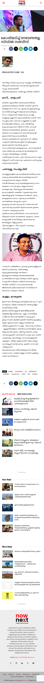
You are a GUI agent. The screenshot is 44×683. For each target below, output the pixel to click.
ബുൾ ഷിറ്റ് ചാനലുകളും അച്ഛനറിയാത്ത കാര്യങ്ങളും (26, 451)
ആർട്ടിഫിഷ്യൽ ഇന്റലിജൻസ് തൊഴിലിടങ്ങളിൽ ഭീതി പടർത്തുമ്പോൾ (26, 401)
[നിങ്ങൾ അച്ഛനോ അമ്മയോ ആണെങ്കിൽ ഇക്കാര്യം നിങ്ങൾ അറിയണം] (7, 443)
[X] (16, 49)
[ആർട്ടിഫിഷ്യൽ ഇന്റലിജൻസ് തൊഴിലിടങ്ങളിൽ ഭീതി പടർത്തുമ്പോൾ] (7, 401)
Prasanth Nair (15, 374)
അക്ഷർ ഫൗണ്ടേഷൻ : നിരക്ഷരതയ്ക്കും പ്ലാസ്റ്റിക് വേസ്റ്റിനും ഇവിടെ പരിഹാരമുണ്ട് (27, 528)
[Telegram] (31, 49)
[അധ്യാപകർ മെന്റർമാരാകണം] (7, 432)
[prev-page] (3, 461)
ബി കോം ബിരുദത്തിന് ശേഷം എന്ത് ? (28, 551)
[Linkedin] (26, 49)
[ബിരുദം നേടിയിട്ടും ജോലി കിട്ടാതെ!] (7, 411)
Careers (18, 674)
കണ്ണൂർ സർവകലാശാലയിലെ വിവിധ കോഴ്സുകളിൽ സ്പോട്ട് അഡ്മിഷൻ (27, 583)
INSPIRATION (32, 371)
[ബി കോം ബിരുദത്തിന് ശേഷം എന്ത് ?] (7, 554)
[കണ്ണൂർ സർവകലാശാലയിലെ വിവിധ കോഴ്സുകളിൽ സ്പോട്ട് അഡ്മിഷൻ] (7, 585)
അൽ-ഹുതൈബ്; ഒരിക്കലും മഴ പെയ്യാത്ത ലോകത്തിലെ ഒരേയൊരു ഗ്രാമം (27, 517)
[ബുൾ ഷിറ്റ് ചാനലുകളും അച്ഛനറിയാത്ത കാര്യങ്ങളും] (7, 453)
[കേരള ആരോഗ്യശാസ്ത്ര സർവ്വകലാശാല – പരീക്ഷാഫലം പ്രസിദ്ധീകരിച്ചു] (7, 564)
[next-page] (7, 461)
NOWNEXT (6, 374)
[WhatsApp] (21, 49)
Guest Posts (26, 674)
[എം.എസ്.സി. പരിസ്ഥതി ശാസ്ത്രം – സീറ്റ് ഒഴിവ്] (7, 575)
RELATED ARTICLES (8, 394)
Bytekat (25, 680)
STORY (23, 374)
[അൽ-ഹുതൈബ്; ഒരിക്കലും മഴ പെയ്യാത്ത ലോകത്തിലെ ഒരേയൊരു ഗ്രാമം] (7, 518)
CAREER (10, 371)
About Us (11, 674)
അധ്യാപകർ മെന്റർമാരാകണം (27, 430)
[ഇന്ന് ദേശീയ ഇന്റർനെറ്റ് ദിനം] (7, 507)
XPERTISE (34, 374)
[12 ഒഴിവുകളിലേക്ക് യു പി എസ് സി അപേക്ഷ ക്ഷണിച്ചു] (7, 595)
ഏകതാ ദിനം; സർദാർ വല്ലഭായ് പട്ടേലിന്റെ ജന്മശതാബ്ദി (25, 496)
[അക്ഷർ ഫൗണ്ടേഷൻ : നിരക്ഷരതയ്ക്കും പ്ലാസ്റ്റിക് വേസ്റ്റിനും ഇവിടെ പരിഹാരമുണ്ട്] (7, 528)
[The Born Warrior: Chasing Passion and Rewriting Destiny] (7, 487)
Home (3, 34)
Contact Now (36, 674)
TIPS (29, 374)
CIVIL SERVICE (19, 371)
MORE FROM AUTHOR (24, 394)
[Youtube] (33, 663)
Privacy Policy (30, 676)
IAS (26, 371)
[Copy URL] (35, 49)
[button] (41, 3)
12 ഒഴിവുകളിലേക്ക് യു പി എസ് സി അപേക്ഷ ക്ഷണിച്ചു (27, 594)
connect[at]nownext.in (26, 657)
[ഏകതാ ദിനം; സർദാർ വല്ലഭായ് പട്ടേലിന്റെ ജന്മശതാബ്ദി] (7, 497)
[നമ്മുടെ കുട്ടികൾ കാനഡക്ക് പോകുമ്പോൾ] (7, 422)
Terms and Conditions (16, 676)
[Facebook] (11, 49)
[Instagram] (16, 663)
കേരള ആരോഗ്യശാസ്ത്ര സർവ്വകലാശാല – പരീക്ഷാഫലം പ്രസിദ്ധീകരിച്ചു (25, 564)
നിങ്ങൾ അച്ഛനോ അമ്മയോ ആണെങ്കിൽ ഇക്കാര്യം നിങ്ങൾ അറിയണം (27, 442)
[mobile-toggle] (3, 3)
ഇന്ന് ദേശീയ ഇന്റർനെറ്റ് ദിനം (24, 505)
